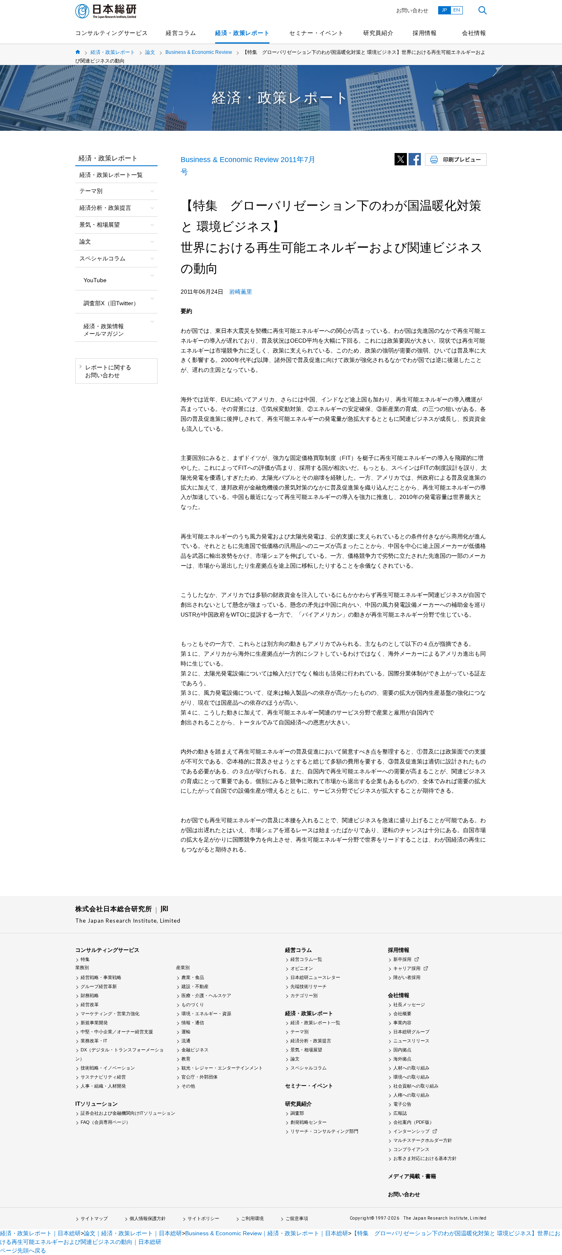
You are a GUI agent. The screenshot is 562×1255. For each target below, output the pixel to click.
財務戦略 (90, 995)
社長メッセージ (409, 1004)
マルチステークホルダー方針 (422, 1140)
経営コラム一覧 (306, 959)
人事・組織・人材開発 (103, 1085)
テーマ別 (299, 1031)
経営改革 (90, 1004)
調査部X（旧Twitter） (111, 303)
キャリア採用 (406, 968)
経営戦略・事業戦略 (101, 977)
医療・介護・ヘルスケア (206, 995)
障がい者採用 (406, 977)
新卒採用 (402, 959)
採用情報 (425, 33)
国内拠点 (402, 1049)
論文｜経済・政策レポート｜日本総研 (133, 1233)
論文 (150, 52)
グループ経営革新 (99, 986)
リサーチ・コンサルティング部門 (324, 1131)
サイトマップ (94, 1218)
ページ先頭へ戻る (23, 1250)
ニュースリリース (411, 1040)
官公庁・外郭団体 (199, 1076)
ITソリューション (96, 1104)
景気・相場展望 (306, 1049)
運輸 (185, 1031)
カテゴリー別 (304, 995)
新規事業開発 (94, 1022)
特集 (85, 959)
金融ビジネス (195, 1049)
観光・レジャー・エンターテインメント (222, 1067)
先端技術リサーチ (308, 986)
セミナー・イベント (316, 33)
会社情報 (474, 33)
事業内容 (402, 1022)
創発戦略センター (308, 1122)
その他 (188, 1085)
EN (456, 10)
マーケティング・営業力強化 (110, 1013)
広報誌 (400, 1113)
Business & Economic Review (198, 52)
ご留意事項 (297, 1218)
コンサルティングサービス (111, 33)
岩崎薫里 (240, 291)
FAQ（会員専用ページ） (105, 1122)
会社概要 (402, 1013)
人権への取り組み (411, 1095)
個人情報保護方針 (148, 1218)
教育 (185, 1058)
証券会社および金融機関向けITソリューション (128, 1113)
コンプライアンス (411, 1149)
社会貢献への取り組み (416, 1085)
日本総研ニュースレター (315, 977)
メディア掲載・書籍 (412, 1176)
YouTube (95, 280)
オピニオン (301, 968)
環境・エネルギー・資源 (206, 1013)
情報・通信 (192, 1022)
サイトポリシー (203, 1218)
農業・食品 (192, 977)
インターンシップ (411, 1131)
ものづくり (192, 1004)
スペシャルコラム (308, 1067)
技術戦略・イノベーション (108, 1067)
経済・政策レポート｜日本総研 (40, 1233)
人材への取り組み (411, 1067)
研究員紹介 (378, 33)
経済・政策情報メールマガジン (104, 330)
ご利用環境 (252, 1218)
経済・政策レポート (242, 33)
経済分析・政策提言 (310, 1040)
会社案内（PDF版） (413, 1122)
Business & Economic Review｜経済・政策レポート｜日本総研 (266, 1233)
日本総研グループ (411, 1031)
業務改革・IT (94, 1040)
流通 (185, 1040)
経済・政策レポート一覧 (111, 175)
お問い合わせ (412, 10)
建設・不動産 (195, 986)
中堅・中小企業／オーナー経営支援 (117, 1031)
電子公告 (402, 1104)
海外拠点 (402, 1058)
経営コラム (181, 33)
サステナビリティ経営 (103, 1076)
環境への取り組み (411, 1076)
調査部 (297, 1113)
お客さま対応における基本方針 (425, 1158)
